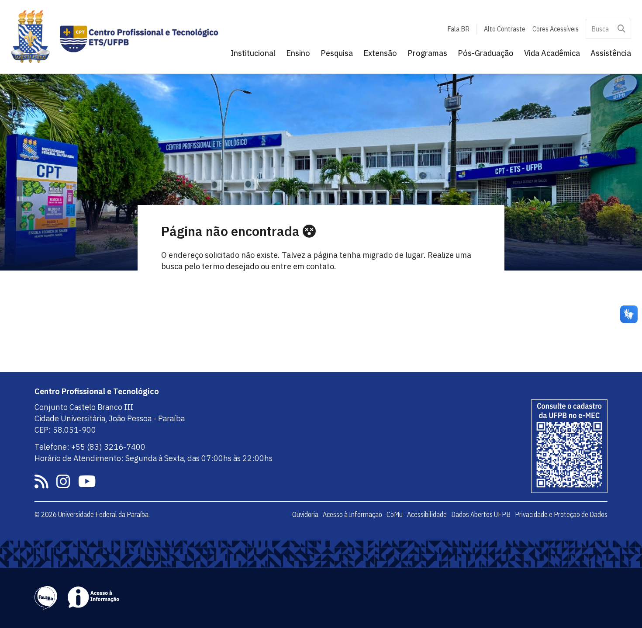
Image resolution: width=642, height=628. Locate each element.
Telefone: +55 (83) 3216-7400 (90, 447)
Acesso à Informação (352, 514)
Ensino (298, 53)
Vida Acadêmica (552, 53)
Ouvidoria (305, 514)
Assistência (610, 53)
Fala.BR (458, 28)
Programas (427, 53)
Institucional (253, 53)
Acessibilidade (427, 514)
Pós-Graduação (486, 53)
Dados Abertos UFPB (481, 514)
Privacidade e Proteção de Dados (561, 514)
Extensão (380, 53)
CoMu (395, 514)
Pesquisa (337, 53)
